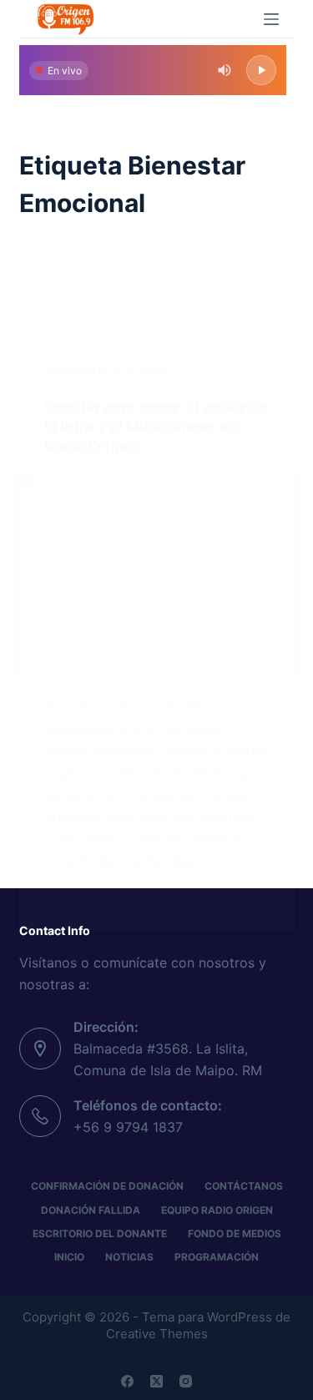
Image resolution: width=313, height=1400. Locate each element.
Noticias (129, 1257)
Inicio (69, 1257)
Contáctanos (243, 1186)
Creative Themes (157, 1334)
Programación (216, 1257)
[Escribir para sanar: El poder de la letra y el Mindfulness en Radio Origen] (157, 576)
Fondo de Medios (234, 1233)
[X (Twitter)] (156, 1381)
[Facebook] (127, 1381)
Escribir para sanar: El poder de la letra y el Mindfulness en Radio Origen (155, 426)
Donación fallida (90, 1210)
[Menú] (271, 19)
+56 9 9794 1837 (128, 1127)
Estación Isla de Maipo (108, 372)
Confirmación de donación (107, 1186)
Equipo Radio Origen (217, 1210)
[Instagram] (185, 1381)
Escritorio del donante (100, 1233)
